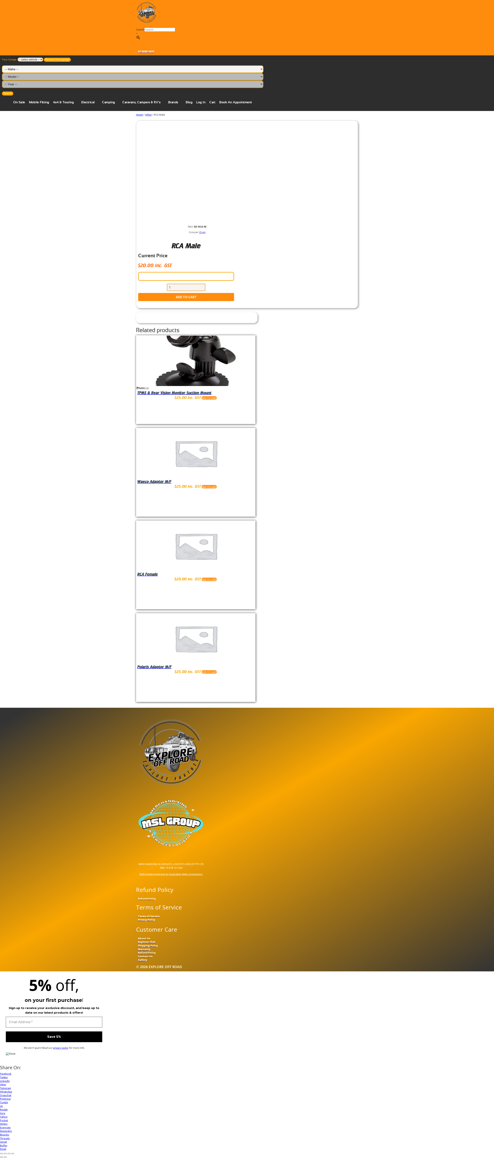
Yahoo (4, 1116)
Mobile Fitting (39, 102)
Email (3, 1149)
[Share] (5, 1153)
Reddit (4, 1109)
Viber (3, 1084)
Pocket (4, 1120)
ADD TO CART (186, 297)
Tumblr (4, 1102)
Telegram (5, 1088)
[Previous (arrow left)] (1, 1157)
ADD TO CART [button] (209, 398)
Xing (2, 1113)
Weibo (4, 1124)
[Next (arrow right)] (5, 1157)
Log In (201, 102)
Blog (189, 102)
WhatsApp (6, 1091)
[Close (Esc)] (1, 1153)
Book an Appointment (235, 102)
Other (148, 114)
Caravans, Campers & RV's (141, 102)
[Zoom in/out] (12, 1153)
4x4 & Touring (63, 102)
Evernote (5, 1127)
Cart (212, 102)
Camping (108, 102)
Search (140, 29)
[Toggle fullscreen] (8, 1153)
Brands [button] (173, 102)
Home (139, 114)
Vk (1, 1106)
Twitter (4, 1077)
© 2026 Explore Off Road (159, 966)
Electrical (88, 102)
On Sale (19, 102)
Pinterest (5, 1098)
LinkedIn (5, 1081)
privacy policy (60, 1048)
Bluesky (4, 1134)
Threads (5, 1138)
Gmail (3, 1142)
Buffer (3, 1145)
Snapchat (5, 1095)
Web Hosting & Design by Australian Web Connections (171, 874)
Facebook (5, 1073)
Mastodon (6, 1131)
